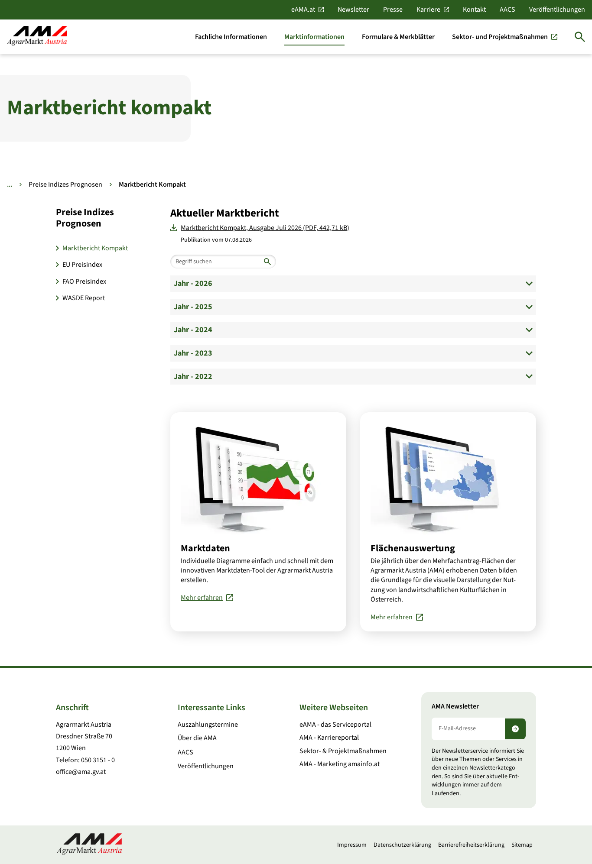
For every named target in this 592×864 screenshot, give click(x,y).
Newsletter (353, 9)
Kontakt (474, 9)
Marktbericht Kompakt (95, 248)
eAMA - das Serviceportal (335, 724)
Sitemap (522, 845)
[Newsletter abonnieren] (515, 728)
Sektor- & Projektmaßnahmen (343, 751)
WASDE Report (83, 298)
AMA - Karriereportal (329, 737)
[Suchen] (580, 36)
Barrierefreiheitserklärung (471, 845)
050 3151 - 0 (98, 760)
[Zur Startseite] (37, 36)
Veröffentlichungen (557, 9)
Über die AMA (197, 738)
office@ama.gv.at (81, 772)
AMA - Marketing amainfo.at (339, 764)
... (9, 184)
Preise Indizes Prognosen (65, 184)
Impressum (352, 845)
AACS (507, 9)
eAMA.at (303, 9)
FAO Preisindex (84, 281)
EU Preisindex (82, 264)
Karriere (428, 9)
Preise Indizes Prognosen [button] (85, 218)
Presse (393, 9)
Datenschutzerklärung (402, 845)
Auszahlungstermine (208, 724)
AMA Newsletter (455, 706)
